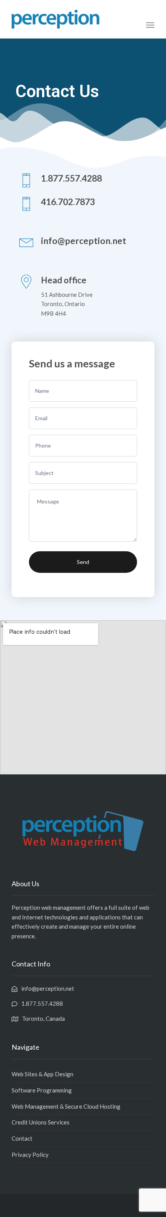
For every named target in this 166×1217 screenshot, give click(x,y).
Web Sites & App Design (42, 1074)
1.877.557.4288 (71, 178)
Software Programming (42, 1090)
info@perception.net (83, 240)
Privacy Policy (30, 1154)
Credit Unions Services (40, 1122)
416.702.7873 (68, 201)
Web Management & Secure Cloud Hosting (66, 1106)
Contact (22, 1138)
